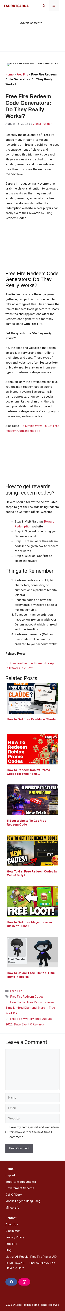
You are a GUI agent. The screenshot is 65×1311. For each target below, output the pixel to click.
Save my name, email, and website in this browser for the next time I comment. (34, 1132)
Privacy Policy (14, 1237)
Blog (8, 1250)
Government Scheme (19, 1188)
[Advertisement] (32, 248)
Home (9, 74)
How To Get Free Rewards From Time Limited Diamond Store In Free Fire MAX (30, 1007)
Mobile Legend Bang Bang (22, 1201)
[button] (44, 5)
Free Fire (22, 74)
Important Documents (20, 1182)
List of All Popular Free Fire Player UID (31, 1256)
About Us (11, 1224)
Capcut (10, 1175)
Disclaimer (12, 1231)
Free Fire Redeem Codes (27, 996)
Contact (11, 1218)
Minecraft (12, 1207)
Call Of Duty (13, 1194)
